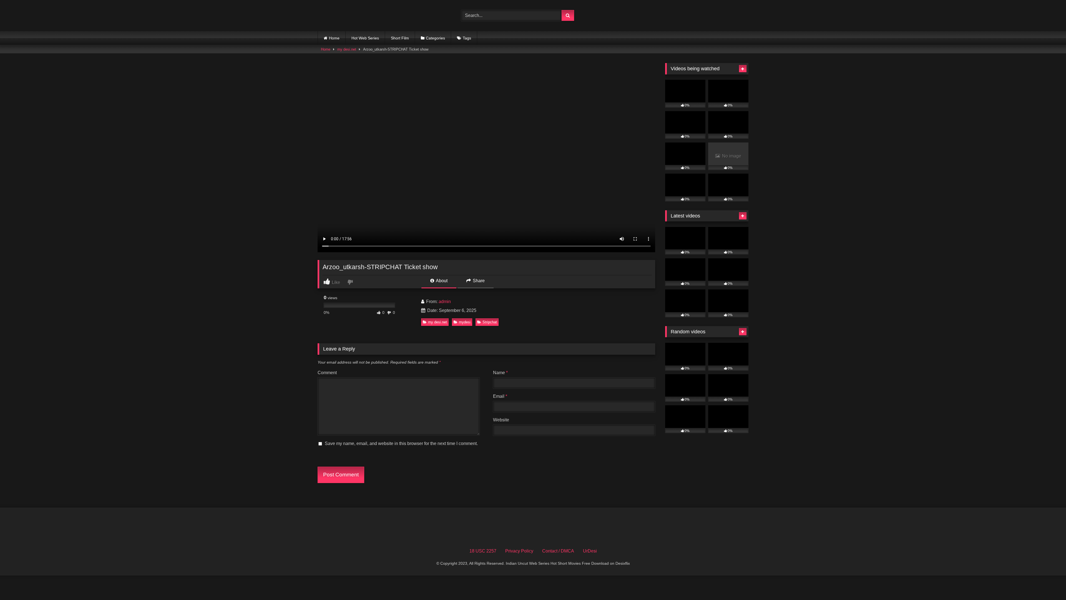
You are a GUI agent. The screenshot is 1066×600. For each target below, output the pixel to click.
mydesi (465, 322)
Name (500, 372)
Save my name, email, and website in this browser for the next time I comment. (401, 443)
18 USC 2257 (482, 551)
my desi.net (346, 49)
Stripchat (489, 322)
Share (478, 280)
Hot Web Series (365, 38)
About (441, 280)
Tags (467, 38)
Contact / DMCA (558, 551)
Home (334, 38)
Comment (327, 372)
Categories (435, 38)
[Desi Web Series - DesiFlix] (359, 15)
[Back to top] (1049, 583)
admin (445, 301)
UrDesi (590, 551)
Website (501, 420)
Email (500, 396)
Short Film (400, 38)
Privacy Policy (519, 551)
